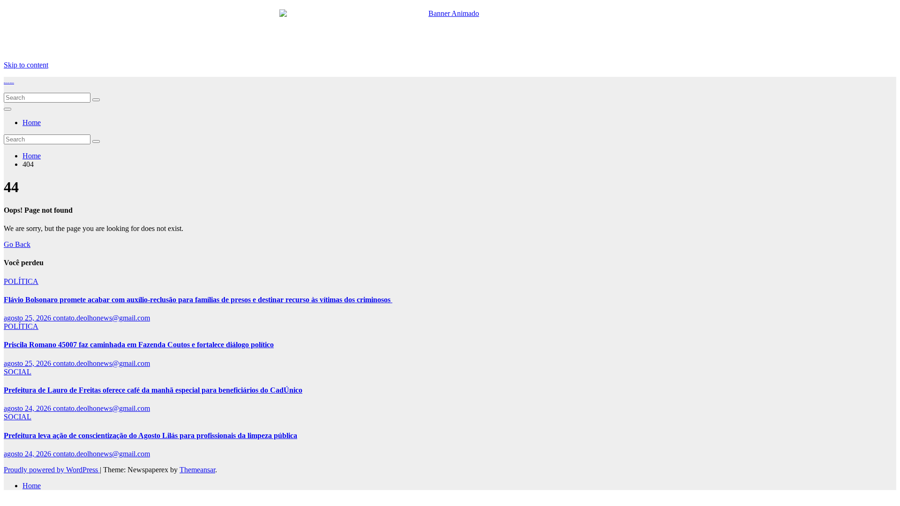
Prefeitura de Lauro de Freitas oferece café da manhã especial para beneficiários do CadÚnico (153, 390)
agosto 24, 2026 (28, 408)
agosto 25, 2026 (28, 318)
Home (31, 122)
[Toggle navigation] (7, 109)
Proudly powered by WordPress (52, 470)
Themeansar (197, 470)
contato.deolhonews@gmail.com (101, 318)
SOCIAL (17, 372)
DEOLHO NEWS (9, 83)
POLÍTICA (21, 281)
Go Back (17, 244)
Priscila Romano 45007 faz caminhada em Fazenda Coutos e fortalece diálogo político (139, 345)
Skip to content (26, 65)
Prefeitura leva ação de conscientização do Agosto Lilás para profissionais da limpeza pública (150, 435)
